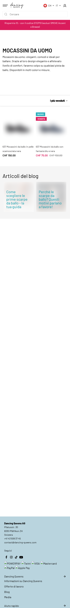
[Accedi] (64, 5)
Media (7, 597)
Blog (7, 591)
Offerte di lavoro (14, 586)
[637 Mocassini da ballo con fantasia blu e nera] (51, 125)
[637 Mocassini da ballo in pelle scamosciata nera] (18, 125)
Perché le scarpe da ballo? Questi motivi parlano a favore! (50, 199)
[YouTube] (21, 557)
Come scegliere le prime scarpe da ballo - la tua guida (17, 199)
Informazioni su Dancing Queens (23, 581)
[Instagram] (11, 557)
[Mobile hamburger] (6, 5)
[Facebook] (6, 557)
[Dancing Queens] (17, 5)
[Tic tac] (16, 557)
